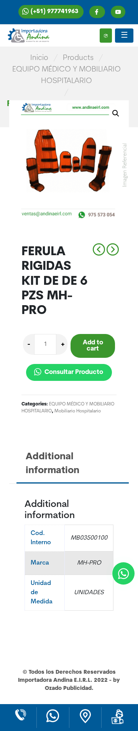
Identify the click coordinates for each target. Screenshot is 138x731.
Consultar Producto (73, 372)
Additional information (52, 463)
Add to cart (93, 346)
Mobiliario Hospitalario (77, 411)
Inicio (39, 58)
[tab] (73, 464)
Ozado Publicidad (68, 688)
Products (78, 58)
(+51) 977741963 (54, 12)
